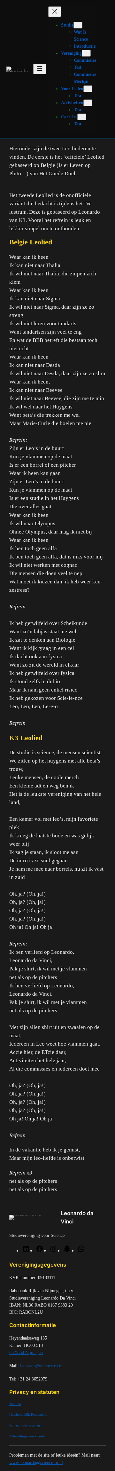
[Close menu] (54, 11)
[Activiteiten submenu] (87, 102)
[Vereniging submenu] (86, 53)
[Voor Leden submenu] (87, 88)
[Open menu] (39, 69)
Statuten (15, 1404)
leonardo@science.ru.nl (41, 1365)
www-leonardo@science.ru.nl (36, 1462)
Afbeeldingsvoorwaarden (28, 1436)
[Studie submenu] (77, 25)
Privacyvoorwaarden (24, 1425)
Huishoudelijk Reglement (28, 1414)
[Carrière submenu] (81, 117)
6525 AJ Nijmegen (26, 1352)
